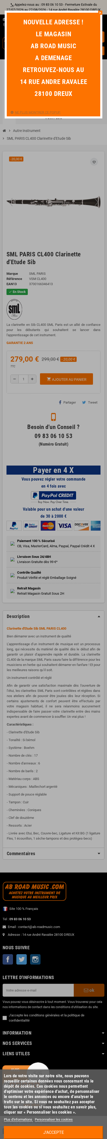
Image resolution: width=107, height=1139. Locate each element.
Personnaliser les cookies (54, 1119)
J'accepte (53, 1132)
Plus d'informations (18, 1119)
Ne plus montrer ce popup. (38, 112)
